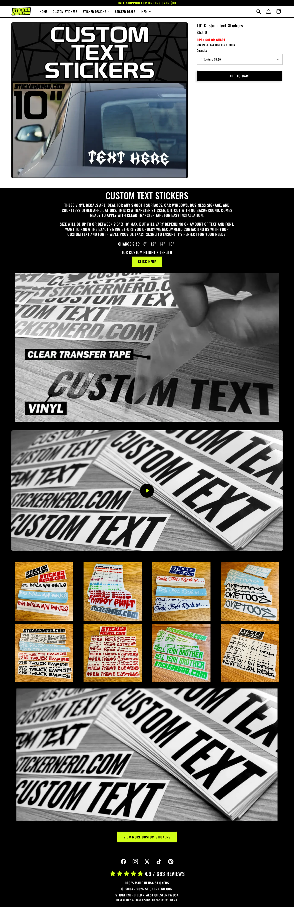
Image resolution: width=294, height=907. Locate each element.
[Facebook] (123, 861)
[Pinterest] (170, 861)
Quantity (202, 51)
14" (162, 244)
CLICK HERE (147, 261)
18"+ (172, 244)
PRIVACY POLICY (160, 899)
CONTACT (174, 899)
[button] (96, 11)
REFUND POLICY (143, 899)
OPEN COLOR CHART (211, 39)
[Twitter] (147, 861)
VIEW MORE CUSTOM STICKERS (147, 836)
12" (153, 244)
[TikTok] (158, 861)
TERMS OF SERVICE (125, 899)
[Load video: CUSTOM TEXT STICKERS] (147, 490)
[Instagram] (135, 861)
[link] (147, 347)
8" (144, 244)
